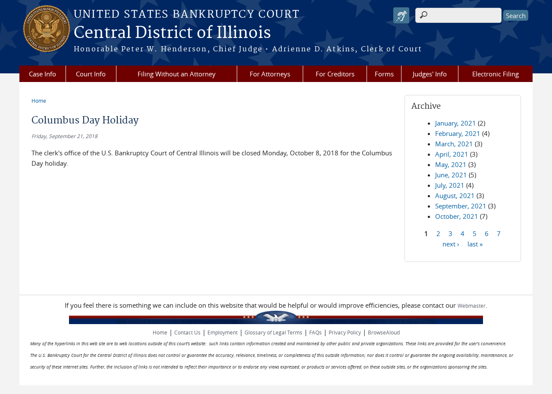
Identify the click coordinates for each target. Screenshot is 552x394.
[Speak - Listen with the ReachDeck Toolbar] (401, 15)
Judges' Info (430, 73)
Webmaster (472, 305)
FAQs (315, 332)
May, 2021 (451, 164)
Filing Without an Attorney (177, 73)
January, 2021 (455, 123)
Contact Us (187, 332)
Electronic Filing (495, 73)
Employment (222, 332)
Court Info (91, 73)
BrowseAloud (384, 332)
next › (450, 243)
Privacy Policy (345, 332)
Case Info (42, 73)
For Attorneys (270, 73)
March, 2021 (454, 143)
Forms (384, 73)
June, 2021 (451, 174)
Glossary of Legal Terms (273, 332)
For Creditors (335, 73)
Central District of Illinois (172, 33)
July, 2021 (449, 185)
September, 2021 (460, 206)
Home (38, 100)
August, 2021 (455, 195)
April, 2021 (451, 154)
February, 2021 (457, 133)
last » (475, 243)
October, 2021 (456, 216)
